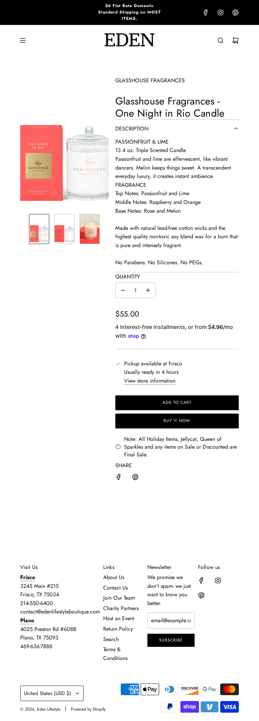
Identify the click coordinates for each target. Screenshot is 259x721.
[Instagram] (220, 12)
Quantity (127, 276)
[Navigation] (22, 40)
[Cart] (235, 40)
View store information (149, 381)
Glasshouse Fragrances (150, 80)
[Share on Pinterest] (135, 478)
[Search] (220, 40)
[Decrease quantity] (123, 290)
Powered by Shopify (88, 709)
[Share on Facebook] (118, 478)
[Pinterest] (235, 12)
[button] (25, 142)
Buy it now (177, 421)
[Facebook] (205, 12)
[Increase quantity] (148, 290)
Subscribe (171, 640)
